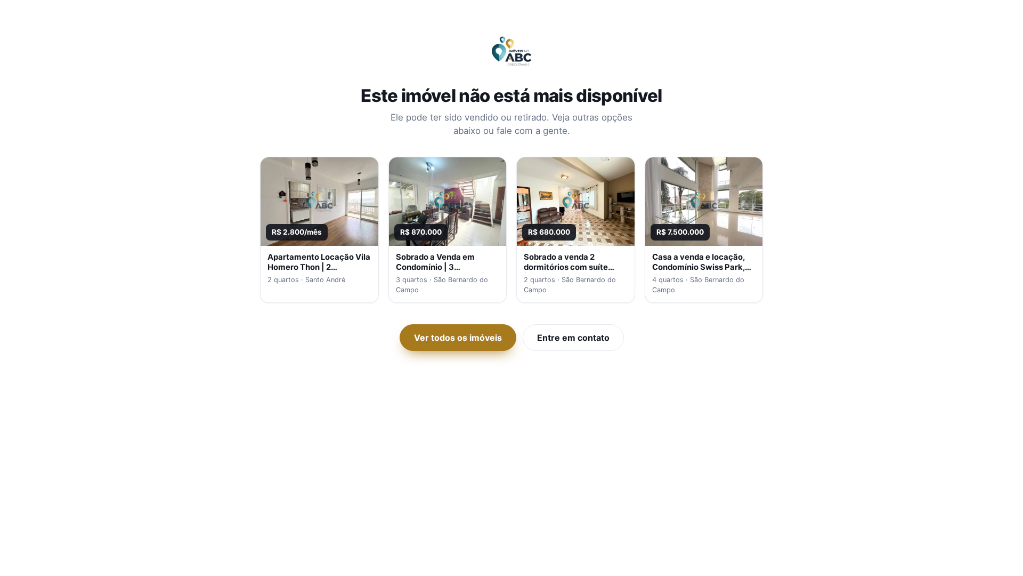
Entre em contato (573, 337)
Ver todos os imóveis (458, 337)
